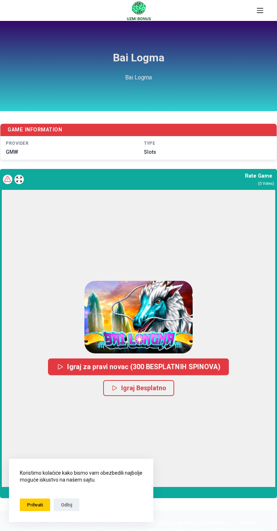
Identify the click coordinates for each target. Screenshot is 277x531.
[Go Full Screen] (19, 179)
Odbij (66, 505)
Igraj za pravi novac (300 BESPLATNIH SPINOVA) (144, 366)
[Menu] (260, 10)
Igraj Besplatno (143, 388)
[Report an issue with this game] (7, 179)
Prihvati (35, 505)
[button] (138, 317)
